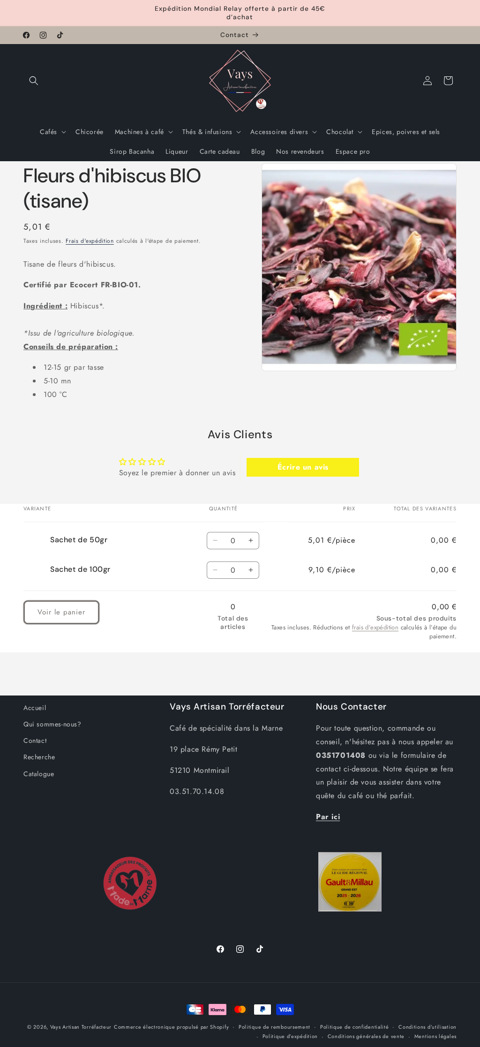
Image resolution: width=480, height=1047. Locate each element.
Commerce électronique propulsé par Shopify (171, 1027)
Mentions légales (435, 1036)
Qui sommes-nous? (52, 724)
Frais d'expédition (90, 241)
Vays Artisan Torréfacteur (81, 1027)
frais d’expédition (375, 627)
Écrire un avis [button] (303, 467)
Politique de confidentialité (354, 1027)
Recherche (39, 757)
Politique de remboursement (274, 1027)
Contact (34, 740)
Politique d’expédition (290, 1036)
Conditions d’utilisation (427, 1027)
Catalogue (38, 773)
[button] (33, 80)
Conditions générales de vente (366, 1036)
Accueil (34, 707)
